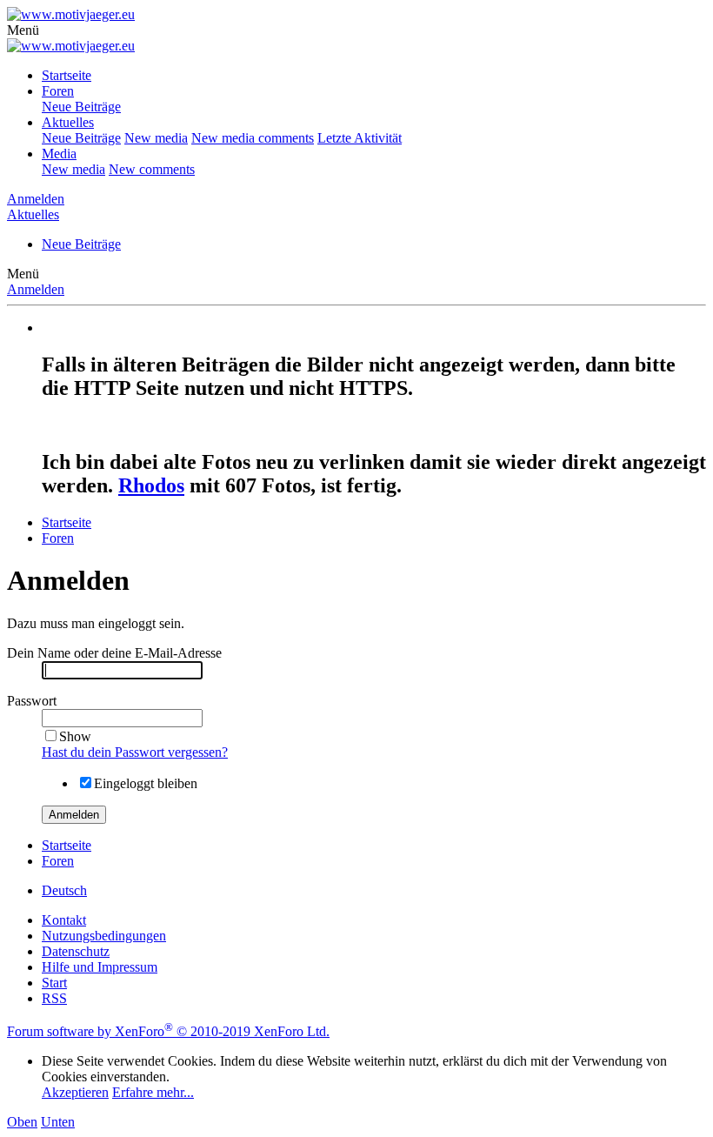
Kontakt (64, 920)
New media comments (252, 137)
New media (156, 137)
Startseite (66, 75)
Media (59, 153)
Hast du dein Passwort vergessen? (135, 752)
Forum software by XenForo (168, 1031)
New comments (152, 169)
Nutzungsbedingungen (104, 935)
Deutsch (64, 890)
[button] (23, 30)
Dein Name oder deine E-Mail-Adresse (114, 652)
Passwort (32, 700)
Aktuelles (68, 122)
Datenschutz (76, 951)
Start (54, 982)
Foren (58, 91)
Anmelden (35, 289)
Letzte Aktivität (359, 137)
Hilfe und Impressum (99, 967)
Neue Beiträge (81, 106)
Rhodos (151, 485)
